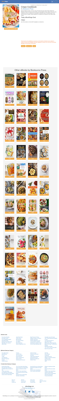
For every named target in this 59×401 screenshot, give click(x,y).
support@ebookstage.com (30, 388)
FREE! (23, 20)
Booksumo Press (28, 9)
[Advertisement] (39, 31)
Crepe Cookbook (29, 7)
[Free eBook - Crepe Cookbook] (11, 15)
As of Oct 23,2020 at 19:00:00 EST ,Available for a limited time (32, 21)
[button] (23, 46)
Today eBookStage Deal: (28, 17)
